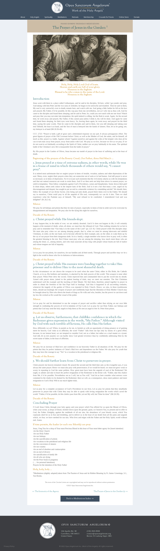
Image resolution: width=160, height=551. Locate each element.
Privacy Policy (9, 546)
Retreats (75, 17)
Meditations (62, 17)
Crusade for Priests (106, 17)
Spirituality (48, 17)
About (22, 17)
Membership (89, 17)
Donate (137, 17)
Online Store (124, 17)
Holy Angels (34, 17)
